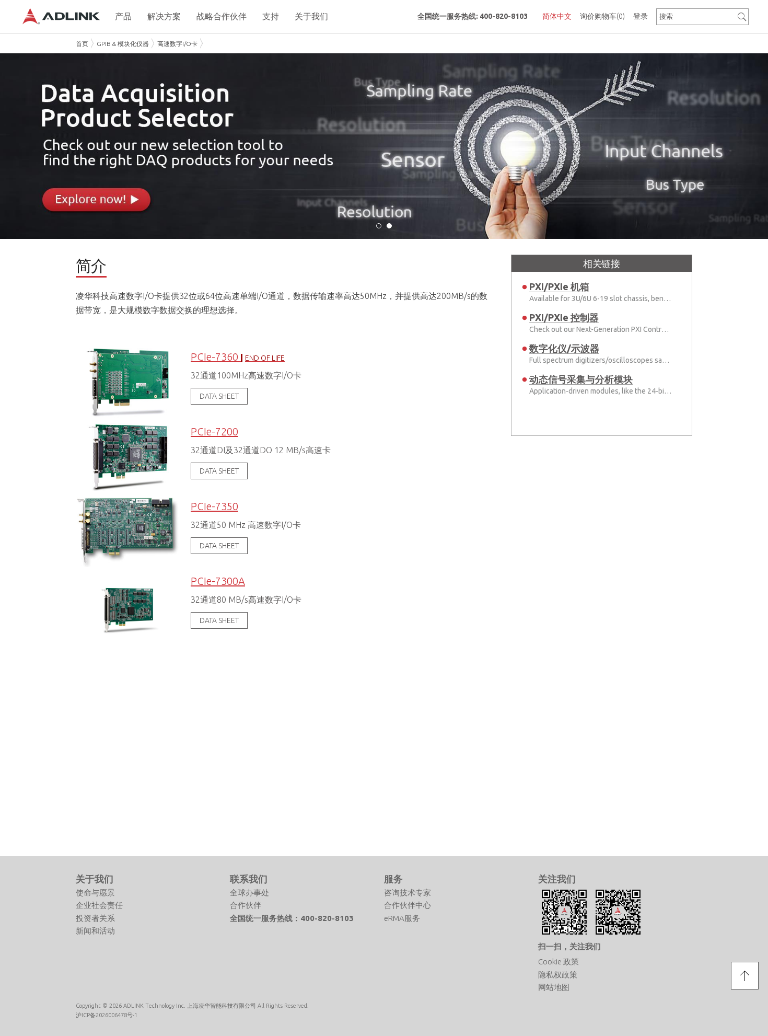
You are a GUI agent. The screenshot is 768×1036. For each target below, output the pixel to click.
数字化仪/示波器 (564, 348)
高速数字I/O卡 (177, 43)
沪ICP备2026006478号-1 (106, 1015)
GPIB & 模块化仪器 (123, 43)
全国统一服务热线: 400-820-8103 (472, 16)
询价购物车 (602, 16)
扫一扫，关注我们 (569, 946)
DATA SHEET (219, 396)
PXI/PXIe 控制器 (564, 317)
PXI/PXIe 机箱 (559, 286)
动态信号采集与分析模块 (581, 379)
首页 (82, 43)
